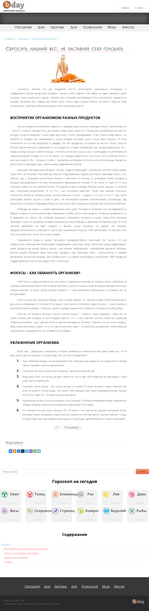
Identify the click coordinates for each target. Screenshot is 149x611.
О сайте (139, 7)
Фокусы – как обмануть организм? (21, 553)
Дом (41, 27)
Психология (92, 27)
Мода (112, 27)
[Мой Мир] (18, 451)
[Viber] (31, 451)
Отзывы (8, 561)
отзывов (73, 427)
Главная (125, 7)
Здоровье (57, 27)
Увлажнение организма (16, 557)
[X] (22, 451)
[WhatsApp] (35, 451)
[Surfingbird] (27, 451)
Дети (73, 27)
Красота (128, 27)
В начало (6, 544)
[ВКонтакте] (10, 451)
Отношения (23, 27)
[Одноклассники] (14, 451)
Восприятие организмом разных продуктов (26, 548)
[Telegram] (39, 451)
